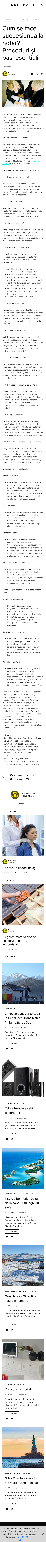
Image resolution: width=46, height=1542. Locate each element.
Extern (35, 1291)
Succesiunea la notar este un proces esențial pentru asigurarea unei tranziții (21, 763)
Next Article (8, 880)
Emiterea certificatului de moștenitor (20, 747)
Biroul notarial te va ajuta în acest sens (22, 738)
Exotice (29, 1193)
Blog (4, 873)
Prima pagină (8, 19)
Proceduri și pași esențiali (16, 758)
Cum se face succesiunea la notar (19, 744)
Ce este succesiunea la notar (17, 741)
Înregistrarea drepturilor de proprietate (21, 749)
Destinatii (23, 5)
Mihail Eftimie (12, 73)
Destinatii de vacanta (29, 19)
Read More (12, 1043)
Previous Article (12, 811)
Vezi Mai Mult (24, 1537)
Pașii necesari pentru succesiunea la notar (20, 754)
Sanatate (12, 873)
